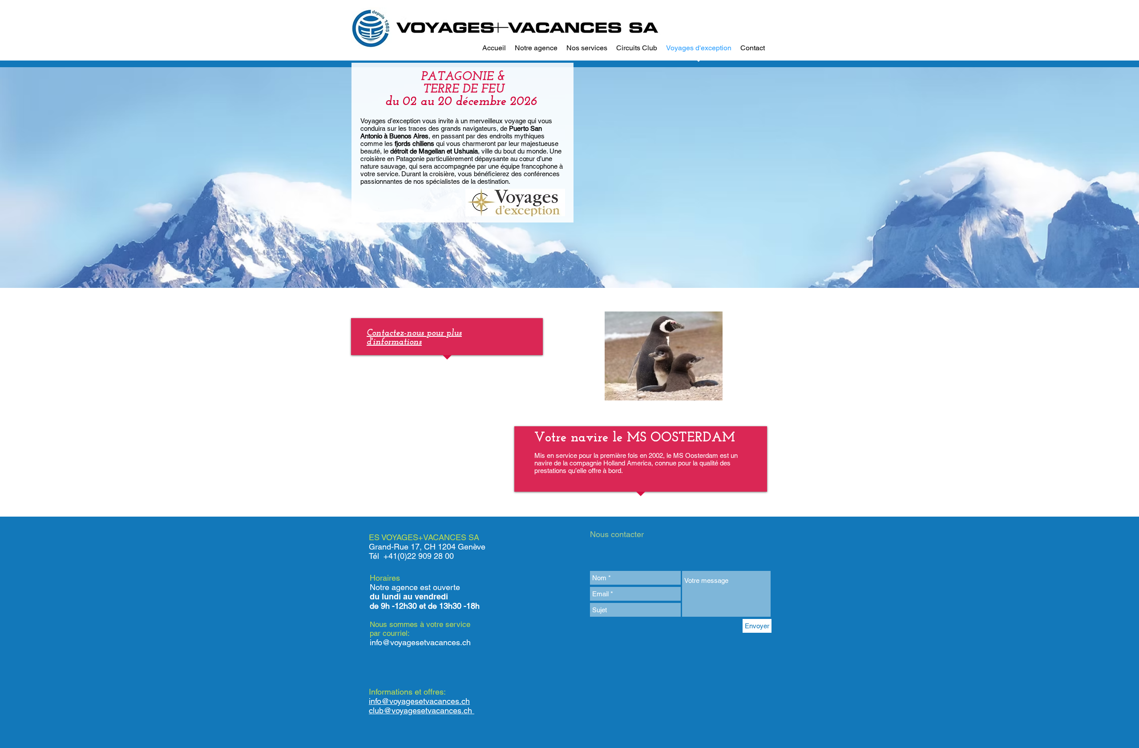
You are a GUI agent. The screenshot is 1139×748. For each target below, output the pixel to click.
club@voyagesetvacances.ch (421, 710)
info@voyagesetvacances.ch (420, 642)
